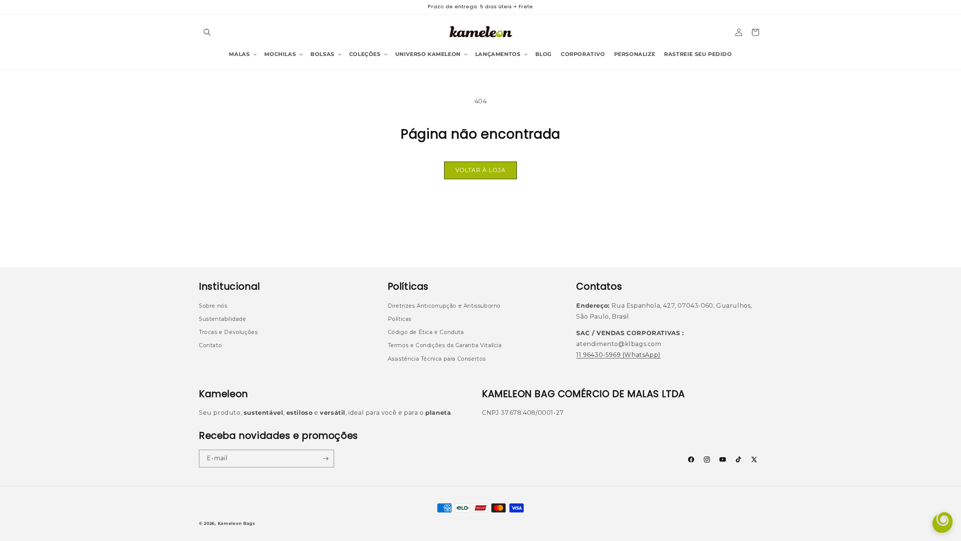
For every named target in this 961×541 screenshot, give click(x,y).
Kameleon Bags (236, 523)
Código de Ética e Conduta (426, 332)
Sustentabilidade (222, 319)
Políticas (399, 319)
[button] (207, 32)
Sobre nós (213, 305)
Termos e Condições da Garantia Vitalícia (445, 345)
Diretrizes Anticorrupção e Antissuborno (444, 305)
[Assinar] (325, 458)
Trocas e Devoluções (228, 332)
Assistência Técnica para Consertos (437, 358)
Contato (210, 345)
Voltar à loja (480, 170)
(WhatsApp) (641, 354)
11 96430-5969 (598, 354)
